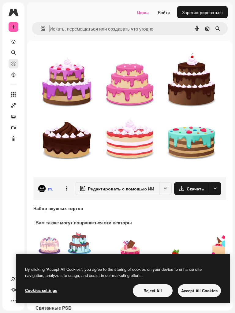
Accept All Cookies (199, 290)
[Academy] (13, 290)
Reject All (153, 290)
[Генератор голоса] (13, 138)
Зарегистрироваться (202, 12)
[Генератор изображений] (13, 116)
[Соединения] (13, 279)
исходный (74, 55)
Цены (143, 12)
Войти (164, 12)
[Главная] (13, 41)
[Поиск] (13, 52)
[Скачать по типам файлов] (215, 188)
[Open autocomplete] (40, 28)
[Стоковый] (13, 63)
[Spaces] (13, 105)
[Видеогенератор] (13, 127)
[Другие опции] (66, 188)
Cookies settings (41, 290)
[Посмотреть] (13, 74)
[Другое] (13, 301)
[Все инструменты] (13, 94)
